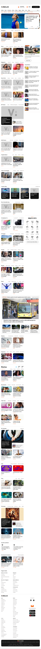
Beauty (9, 78)
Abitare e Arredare (4, 572)
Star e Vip (11, 46)
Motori (23, 10)
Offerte (12, 30)
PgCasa (2, 336)
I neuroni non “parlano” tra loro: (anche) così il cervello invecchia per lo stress (18, 410)
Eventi (15, 369)
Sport (5, 10)
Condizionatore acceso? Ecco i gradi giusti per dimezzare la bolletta (6, 345)
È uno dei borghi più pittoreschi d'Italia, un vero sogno (6, 548)
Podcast (22, 478)
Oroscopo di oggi (10, 506)
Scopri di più (28, 60)
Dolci (23, 384)
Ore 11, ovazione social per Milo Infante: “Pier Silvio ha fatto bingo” (18, 72)
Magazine (3, 62)
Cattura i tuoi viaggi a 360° (30, 54)
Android (14, 170)
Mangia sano (3, 411)
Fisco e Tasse (21, 140)
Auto (13, 154)
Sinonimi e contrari (14, 249)
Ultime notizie (8, 265)
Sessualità (22, 400)
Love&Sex (19, 78)
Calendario (2, 608)
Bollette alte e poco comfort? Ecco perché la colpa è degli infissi (17, 345)
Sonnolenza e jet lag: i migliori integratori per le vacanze (5, 422)
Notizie (2, 10)
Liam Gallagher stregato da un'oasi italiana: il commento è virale (6, 378)
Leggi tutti (22, 428)
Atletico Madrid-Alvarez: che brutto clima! (15, 195)
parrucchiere (15, 581)
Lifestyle (15, 46)
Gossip (14, 616)
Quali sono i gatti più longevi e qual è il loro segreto (17, 500)
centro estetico (15, 582)
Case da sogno (17, 202)
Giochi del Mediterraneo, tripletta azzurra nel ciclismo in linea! (6, 291)
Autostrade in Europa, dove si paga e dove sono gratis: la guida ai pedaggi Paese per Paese (15, 332)
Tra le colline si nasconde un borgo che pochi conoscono (18, 548)
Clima (8, 104)
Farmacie (18, 369)
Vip (1, 57)
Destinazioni (12, 233)
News (13, 62)
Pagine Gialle (4, 570)
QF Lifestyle (3, 428)
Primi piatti (13, 384)
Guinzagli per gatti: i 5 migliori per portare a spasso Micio (17, 488)
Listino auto (2, 626)
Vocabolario (14, 633)
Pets (2, 478)
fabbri (2, 578)
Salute (18, 400)
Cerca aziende (15, 628)
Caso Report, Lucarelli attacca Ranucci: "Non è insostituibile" (5, 275)
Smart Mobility (3, 627)
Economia (9, 10)
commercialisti (15, 589)
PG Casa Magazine (4, 634)
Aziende (22, 369)
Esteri (19, 265)
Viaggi (20, 10)
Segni (23, 506)
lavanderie (2, 588)
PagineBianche (3, 635)
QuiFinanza (3, 140)
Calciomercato (13, 281)
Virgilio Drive (3, 603)
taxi (1, 581)
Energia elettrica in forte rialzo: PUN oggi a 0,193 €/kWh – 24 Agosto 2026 (34, 81)
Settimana (16, 506)
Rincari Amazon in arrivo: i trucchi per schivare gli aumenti (6, 180)
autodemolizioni (3, 582)
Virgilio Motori (4, 154)
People (7, 46)
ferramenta (2, 574)
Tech (26, 10)
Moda (19, 46)
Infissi (14, 348)
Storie (23, 265)
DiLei (2, 46)
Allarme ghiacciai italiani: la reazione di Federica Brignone (18, 378)
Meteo (16, 10)
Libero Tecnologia (5, 170)
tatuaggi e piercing (15, 585)
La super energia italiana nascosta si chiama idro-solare (19, 122)
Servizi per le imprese (6, 554)
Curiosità (17, 351)
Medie (23, 249)
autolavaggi (3, 585)
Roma (4, 367)
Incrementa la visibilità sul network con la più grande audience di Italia (18, 564)
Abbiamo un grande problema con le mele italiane (19, 446)
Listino (23, 154)
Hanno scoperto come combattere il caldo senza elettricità (18, 180)
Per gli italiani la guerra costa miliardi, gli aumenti (32, 17)
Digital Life (22, 170)
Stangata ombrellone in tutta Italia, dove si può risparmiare (6, 331)
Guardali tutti (38, 186)
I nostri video (4, 186)
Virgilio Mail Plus (3, 600)
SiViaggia (3, 233)
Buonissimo (3, 384)
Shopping (2, 619)
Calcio (9, 281)
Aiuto (2, 611)
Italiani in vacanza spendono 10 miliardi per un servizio (6, 457)
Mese (20, 506)
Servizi (2, 587)
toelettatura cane (3, 589)
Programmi (17, 62)
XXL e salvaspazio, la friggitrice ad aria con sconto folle (17, 40)
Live (23, 281)
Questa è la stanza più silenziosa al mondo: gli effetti (17, 212)
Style (15, 78)
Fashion (12, 78)
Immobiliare (16, 140)
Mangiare (14, 572)
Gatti (19, 478)
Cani (16, 478)
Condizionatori (3, 348)
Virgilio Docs (3, 604)
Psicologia (14, 400)
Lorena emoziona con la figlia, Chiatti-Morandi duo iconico (18, 56)
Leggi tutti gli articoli (35, 297)
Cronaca (12, 265)
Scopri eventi (15, 629)
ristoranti (14, 576)
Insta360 (26, 58)
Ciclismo (2, 293)
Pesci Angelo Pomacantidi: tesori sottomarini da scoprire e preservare (6, 500)
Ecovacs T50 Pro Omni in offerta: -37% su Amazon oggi (18, 227)
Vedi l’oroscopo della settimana (32, 241)
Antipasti (9, 384)
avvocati (14, 588)
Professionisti (15, 587)
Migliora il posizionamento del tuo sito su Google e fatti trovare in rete (6, 564)
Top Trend (2, 567)
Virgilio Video (15, 603)
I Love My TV (3, 230)
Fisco (14, 151)
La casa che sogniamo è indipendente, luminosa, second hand (17, 88)
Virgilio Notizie (15, 599)
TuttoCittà (2, 636)
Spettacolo (15, 58)
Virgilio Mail (2, 599)
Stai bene (14, 423)
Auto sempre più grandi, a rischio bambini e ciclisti (5, 443)
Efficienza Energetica (13, 104)
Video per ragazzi (21, 463)
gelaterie (14, 574)
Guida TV (9, 62)
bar (13, 575)
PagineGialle (3, 630)
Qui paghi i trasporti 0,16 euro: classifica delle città (24, 331)
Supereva (3, 351)
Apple (18, 170)
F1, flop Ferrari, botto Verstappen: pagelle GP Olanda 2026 (17, 164)
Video (29, 10)
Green (3, 123)
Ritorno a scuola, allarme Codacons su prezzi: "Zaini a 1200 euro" (18, 259)
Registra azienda (3, 631)
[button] (38, 26)
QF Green (3, 104)
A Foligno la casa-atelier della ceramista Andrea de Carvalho (6, 212)
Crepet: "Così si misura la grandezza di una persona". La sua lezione (6, 259)
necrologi (2, 592)
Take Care (3, 400)
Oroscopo (3, 506)
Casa (2, 214)
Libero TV (14, 615)
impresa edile (3, 575)
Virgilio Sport (15, 600)
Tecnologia (3, 41)
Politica (16, 265)
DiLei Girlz (3, 78)
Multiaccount (3, 607)
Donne (13, 10)
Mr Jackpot (14, 623)
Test (23, 78)
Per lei (23, 30)
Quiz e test (22, 351)
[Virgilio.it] (5, 7)
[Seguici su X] (34, 600)
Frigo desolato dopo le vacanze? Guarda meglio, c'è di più (6, 394)
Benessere (9, 400)
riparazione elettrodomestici (5, 576)
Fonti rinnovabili (21, 104)
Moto (16, 154)
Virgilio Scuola (3, 622)
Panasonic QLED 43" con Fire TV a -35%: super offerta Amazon (6, 227)
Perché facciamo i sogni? (18, 472)
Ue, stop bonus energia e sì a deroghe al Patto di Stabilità (18, 134)
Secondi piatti (18, 384)
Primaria (19, 249)
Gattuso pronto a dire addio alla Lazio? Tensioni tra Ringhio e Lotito (18, 291)
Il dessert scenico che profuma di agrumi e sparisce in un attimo (17, 394)
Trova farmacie (15, 630)
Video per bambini (14, 463)
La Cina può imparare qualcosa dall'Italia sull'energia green (6, 120)
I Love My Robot (15, 230)
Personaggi (22, 62)
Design (22, 202)
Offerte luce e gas (15, 619)
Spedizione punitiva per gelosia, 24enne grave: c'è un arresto (18, 275)
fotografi (14, 592)
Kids (2, 463)
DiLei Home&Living (5, 202)
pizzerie (14, 578)
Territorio (2, 381)
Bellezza (22, 46)
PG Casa (2, 632)
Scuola (2, 249)
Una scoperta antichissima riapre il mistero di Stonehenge (18, 243)
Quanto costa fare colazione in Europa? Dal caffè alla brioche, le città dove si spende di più (34, 332)
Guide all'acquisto (17, 30)
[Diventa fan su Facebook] (31, 600)
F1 (17, 281)
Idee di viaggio (17, 233)
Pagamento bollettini (16, 622)
